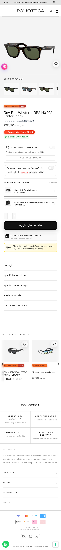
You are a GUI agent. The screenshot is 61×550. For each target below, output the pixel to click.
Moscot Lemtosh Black (43, 372)
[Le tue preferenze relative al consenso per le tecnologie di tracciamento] (55, 544)
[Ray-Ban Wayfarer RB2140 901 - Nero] (11, 89)
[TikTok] (37, 536)
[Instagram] (30, 536)
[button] (4, 10)
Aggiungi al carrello (30, 225)
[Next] (58, 363)
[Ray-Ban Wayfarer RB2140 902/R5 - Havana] (29, 89)
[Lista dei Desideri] (56, 63)
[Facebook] (23, 536)
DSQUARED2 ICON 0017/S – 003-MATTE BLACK (15, 373)
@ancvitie (44, 546)
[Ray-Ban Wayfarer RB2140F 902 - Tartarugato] (46, 89)
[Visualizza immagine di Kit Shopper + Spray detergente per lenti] (8, 203)
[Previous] (2, 363)
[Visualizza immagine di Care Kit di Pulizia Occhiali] (8, 190)
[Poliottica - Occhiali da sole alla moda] (30, 11)
